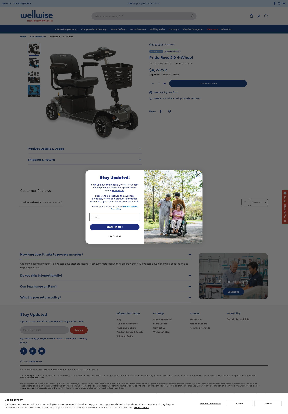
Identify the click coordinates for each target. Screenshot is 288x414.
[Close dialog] (198, 174)
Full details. (118, 190)
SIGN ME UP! (114, 227)
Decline (268, 403)
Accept (239, 403)
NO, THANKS (115, 236)
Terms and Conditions (129, 206)
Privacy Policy (141, 407)
